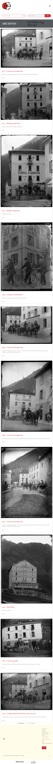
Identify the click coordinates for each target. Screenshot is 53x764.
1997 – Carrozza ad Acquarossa (12, 522)
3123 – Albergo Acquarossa (11, 123)
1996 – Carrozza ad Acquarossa (12, 435)
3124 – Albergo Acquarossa (11, 211)
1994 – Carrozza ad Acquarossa (12, 347)
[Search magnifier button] (24, 16)
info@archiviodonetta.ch (47, 743)
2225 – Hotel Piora (8, 607)
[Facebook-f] (49, 756)
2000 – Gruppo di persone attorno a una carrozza (19, 713)
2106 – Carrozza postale (10, 661)
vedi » (3, 77)
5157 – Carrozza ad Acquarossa (12, 71)
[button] (50, 6)
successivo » (32, 723)
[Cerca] (48, 15)
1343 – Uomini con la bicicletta (12, 295)
